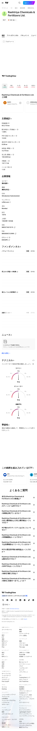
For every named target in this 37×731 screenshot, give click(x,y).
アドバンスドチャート (25, 714)
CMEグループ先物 (24, 652)
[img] (14, 20)
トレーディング (6, 710)
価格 (20, 631)
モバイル (4, 687)
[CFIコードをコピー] (9, 240)
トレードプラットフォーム (26, 716)
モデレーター (5, 704)
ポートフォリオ (6, 673)
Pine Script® (5, 681)
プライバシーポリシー (25, 691)
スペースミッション (25, 664)
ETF (3, 637)
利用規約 (21, 687)
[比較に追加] (20, 102)
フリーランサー (6, 725)
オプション (5, 677)
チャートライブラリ (25, 710)
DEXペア (4, 645)
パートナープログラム (25, 725)
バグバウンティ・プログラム (26, 699)
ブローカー (22, 643)
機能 (20, 629)
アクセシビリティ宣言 (25, 695)
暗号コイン (5, 641)
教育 (3, 712)
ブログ (21, 666)
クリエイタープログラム (9, 700)
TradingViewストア (24, 677)
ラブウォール (5, 696)
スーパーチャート (7, 629)
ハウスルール (5, 702)
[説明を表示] (9, 123)
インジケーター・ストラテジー (9, 720)
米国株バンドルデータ (25, 656)
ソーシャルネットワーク (9, 694)
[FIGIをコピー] (15, 233)
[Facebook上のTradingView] (7, 600)
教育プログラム (23, 727)
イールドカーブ (6, 675)
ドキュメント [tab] (24, 35)
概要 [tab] (3, 35)
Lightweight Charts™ (25, 712)
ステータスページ (24, 702)
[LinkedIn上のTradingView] (20, 600)
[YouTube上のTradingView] (11, 600)
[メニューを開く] (2, 3)
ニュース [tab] (34, 35)
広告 (20, 721)
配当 (3, 666)
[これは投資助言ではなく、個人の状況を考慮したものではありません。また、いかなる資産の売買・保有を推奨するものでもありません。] (33, 364)
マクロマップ (5, 679)
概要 (20, 641)
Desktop (4, 689)
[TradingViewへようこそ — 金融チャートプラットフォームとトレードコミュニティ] (9, 76)
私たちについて (23, 662)
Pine (3, 647)
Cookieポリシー (23, 693)
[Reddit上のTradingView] (33, 600)
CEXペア (4, 643)
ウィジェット (23, 708)
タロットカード (23, 679)
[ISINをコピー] (14, 227)
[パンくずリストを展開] (11, 8)
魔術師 (4, 723)
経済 (3, 662)
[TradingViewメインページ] (9, 592)
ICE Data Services (14, 608)
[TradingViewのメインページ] (6, 3)
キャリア (21, 670)
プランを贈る (23, 635)
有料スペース (5, 727)
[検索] (19, 3)
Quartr (25, 619)
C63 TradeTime (23, 681)
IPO (3, 668)
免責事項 (21, 689)
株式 (3, 635)
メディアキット (23, 672)
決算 (3, 664)
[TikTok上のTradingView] (29, 600)
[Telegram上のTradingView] (24, 600)
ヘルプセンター (23, 668)
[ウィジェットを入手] (33, 360)
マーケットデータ (24, 633)
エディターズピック (7, 714)
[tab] (28, 251)
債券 (3, 639)
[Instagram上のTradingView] (16, 600)
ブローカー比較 (23, 645)
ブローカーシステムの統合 (26, 723)
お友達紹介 (5, 698)
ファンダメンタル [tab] (12, 35)
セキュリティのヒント (25, 697)
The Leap (22, 647)
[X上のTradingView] (3, 600)
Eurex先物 (22, 654)
